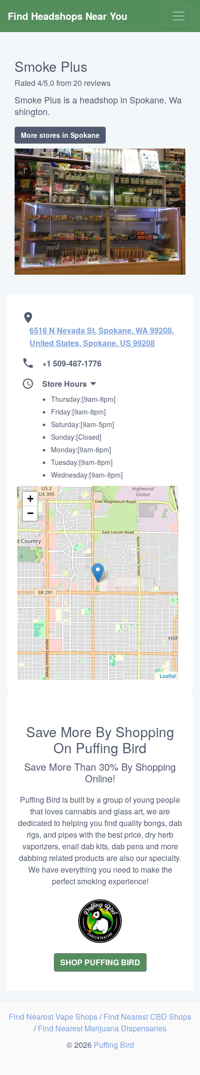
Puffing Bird (114, 1044)
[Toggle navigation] (178, 16)
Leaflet (168, 675)
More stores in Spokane (60, 135)
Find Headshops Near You (67, 16)
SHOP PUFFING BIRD (100, 962)
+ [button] (30, 499)
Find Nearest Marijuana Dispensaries (102, 1028)
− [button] (30, 513)
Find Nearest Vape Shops (54, 1016)
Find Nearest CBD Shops (147, 1016)
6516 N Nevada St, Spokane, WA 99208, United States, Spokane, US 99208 (102, 336)
